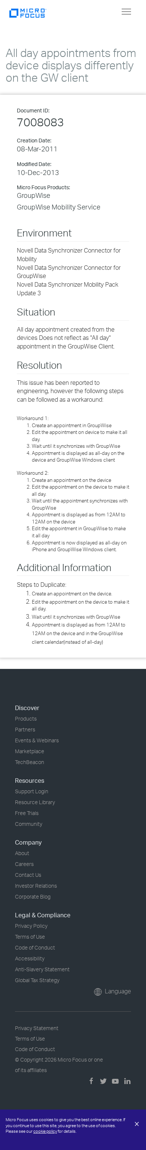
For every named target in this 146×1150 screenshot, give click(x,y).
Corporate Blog (33, 896)
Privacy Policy (31, 926)
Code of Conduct (35, 947)
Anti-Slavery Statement (42, 969)
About (22, 853)
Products (26, 718)
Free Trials (27, 813)
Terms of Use (30, 936)
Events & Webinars (37, 740)
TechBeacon (29, 762)
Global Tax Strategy (37, 980)
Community (28, 824)
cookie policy (45, 1131)
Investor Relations (36, 885)
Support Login (31, 791)
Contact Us (28, 875)
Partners (25, 729)
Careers (24, 864)
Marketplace (29, 751)
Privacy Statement (36, 1028)
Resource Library (35, 802)
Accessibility (30, 958)
